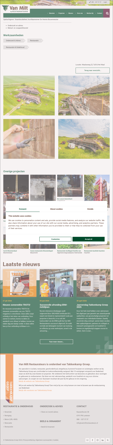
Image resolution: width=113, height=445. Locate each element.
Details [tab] (90, 209)
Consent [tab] (22, 209)
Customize (55, 239)
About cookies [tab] (56, 209)
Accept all (88, 239)
